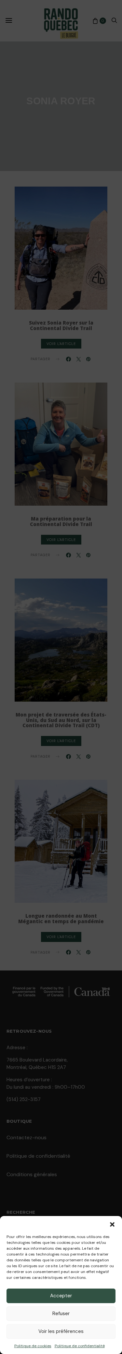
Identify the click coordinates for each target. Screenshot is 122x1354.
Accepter (61, 1295)
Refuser (61, 1313)
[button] (112, 1224)
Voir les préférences (61, 1331)
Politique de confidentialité (80, 1345)
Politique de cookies (32, 1345)
